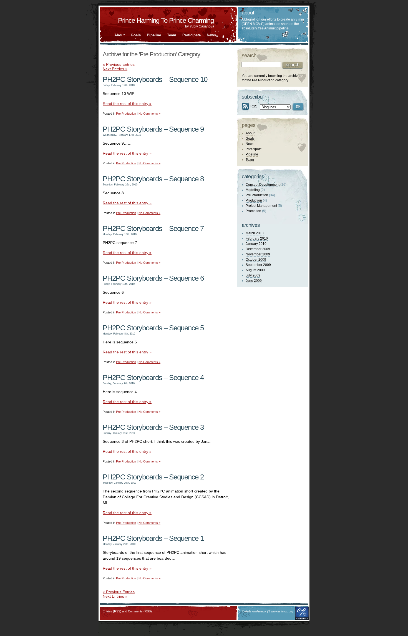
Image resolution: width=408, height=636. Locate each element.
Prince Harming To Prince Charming (166, 20)
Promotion (253, 211)
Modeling (253, 190)
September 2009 (258, 265)
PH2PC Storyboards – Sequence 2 (153, 477)
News (211, 35)
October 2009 (256, 260)
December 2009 (258, 249)
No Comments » (149, 113)
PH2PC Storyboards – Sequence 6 (153, 278)
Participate (191, 35)
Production (254, 200)
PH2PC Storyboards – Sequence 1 (153, 538)
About (119, 35)
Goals (136, 35)
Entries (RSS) (112, 611)
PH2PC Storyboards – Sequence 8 (153, 179)
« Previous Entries (119, 64)
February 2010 (257, 238)
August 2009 (255, 270)
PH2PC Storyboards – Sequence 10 (155, 79)
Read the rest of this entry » (127, 103)
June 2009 (254, 281)
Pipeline (154, 35)
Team (171, 35)
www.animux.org (282, 611)
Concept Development (262, 185)
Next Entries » (115, 69)
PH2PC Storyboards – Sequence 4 (153, 377)
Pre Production (126, 113)
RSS (253, 106)
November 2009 (258, 254)
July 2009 (253, 275)
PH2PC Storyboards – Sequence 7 (153, 228)
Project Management (261, 206)
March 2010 (255, 233)
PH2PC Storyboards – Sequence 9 (153, 129)
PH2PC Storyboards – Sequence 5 (153, 328)
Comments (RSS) (140, 611)
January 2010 (256, 244)
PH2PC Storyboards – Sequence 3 (153, 427)
